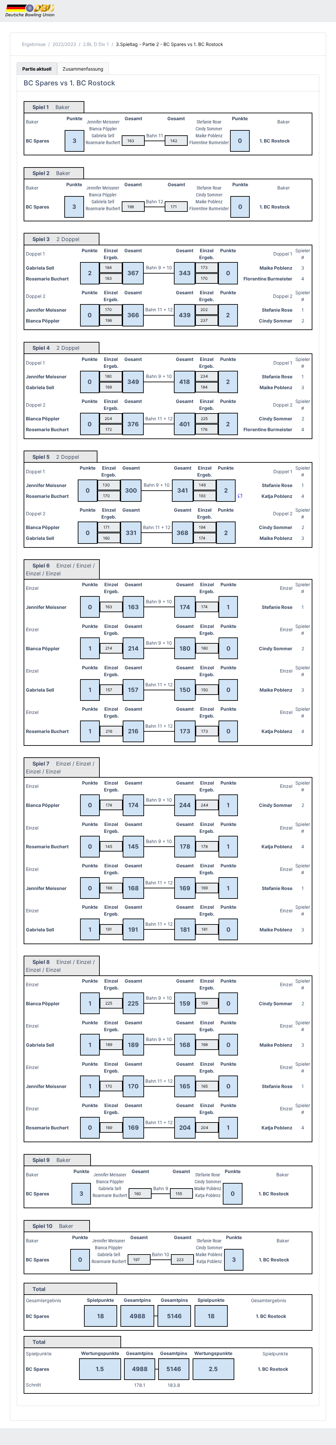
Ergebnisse (34, 44)
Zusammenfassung (83, 69)
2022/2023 (64, 44)
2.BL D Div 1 (96, 44)
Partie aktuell (37, 69)
